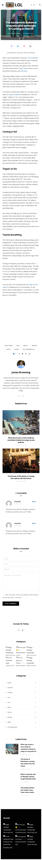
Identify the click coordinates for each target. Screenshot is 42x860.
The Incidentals (32, 58)
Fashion (10, 687)
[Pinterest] (24, 46)
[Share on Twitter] (18, 46)
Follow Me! (8, 848)
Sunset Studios (14, 94)
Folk (18, 345)
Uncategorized (12, 727)
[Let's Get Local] (14, 5)
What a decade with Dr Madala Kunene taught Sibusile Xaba (28, 776)
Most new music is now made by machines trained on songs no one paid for (21, 440)
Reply (34, 501)
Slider (16, 349)
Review (21, 17)
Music (25, 345)
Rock (8, 349)
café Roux (23, 71)
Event (9, 683)
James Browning (15, 33)
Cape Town (8, 345)
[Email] (30, 46)
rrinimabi (17, 501)
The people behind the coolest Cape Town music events (27, 790)
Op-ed (10, 712)
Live (9, 697)
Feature (10, 692)
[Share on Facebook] (12, 46)
